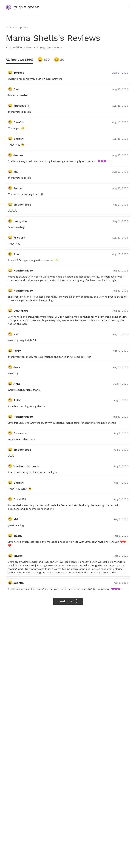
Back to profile (19, 27)
